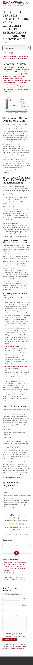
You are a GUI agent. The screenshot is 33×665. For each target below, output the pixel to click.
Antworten (6, 584)
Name (24, 598)
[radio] (9, 524)
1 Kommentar (6, 534)
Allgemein (5, 42)
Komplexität (6, 163)
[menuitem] (26, 3)
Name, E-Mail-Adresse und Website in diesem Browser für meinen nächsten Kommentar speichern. (15, 617)
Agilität (5, 172)
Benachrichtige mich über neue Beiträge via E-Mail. (15, 637)
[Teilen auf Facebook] (7, 545)
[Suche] (26, 3)
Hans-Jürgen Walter (21, 534)
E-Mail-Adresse (24, 605)
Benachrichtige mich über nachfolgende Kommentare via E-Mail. (14, 634)
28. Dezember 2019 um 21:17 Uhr (11, 572)
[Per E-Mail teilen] (25, 545)
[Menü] (30, 3)
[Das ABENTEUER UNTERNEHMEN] (13, 3)
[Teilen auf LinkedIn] (16, 545)
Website (24, 610)
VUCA (17, 89)
